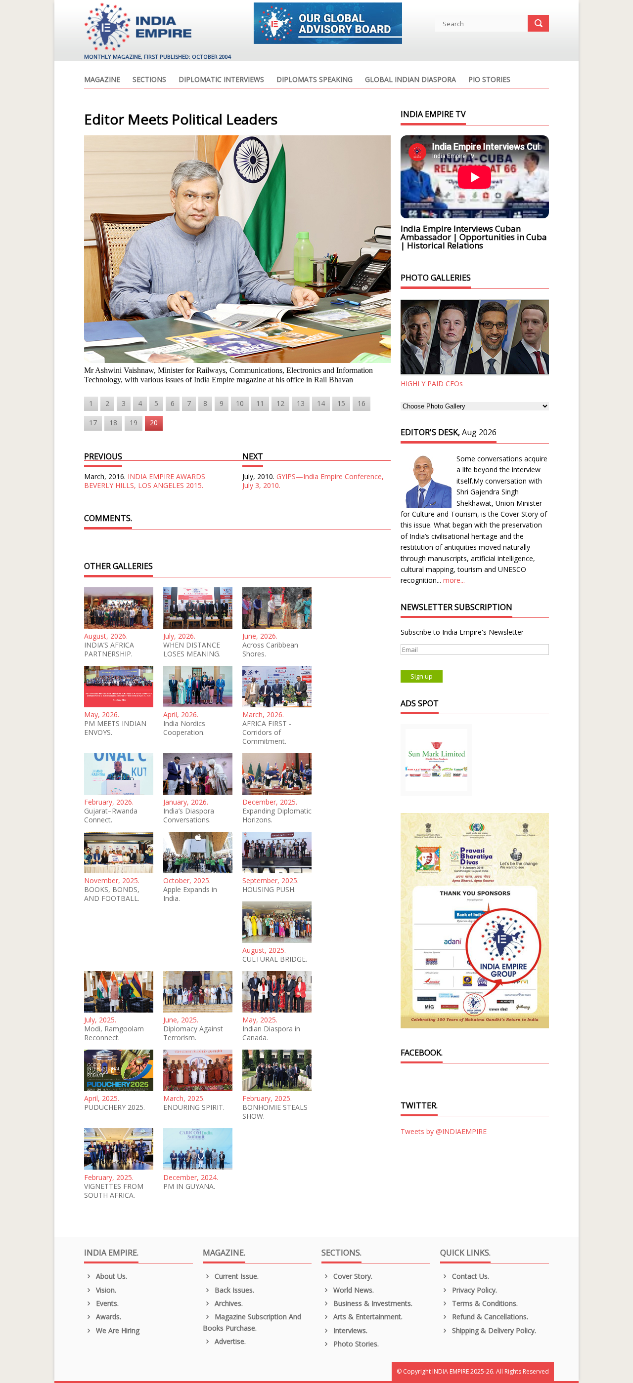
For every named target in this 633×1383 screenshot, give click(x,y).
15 (341, 403)
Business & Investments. (371, 1303)
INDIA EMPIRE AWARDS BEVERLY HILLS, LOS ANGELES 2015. (144, 481)
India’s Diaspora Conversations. (188, 815)
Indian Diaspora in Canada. (271, 1033)
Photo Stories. (355, 1343)
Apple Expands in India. (190, 894)
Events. (106, 1303)
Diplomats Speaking (314, 80)
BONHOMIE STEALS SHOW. (275, 1112)
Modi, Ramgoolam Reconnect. (114, 1033)
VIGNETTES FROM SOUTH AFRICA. (113, 1191)
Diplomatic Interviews (221, 80)
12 (280, 403)
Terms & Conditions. (484, 1303)
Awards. (107, 1316)
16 (361, 403)
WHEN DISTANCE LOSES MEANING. (192, 649)
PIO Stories (489, 80)
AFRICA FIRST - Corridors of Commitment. (266, 732)
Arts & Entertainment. (367, 1316)
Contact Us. (469, 1276)
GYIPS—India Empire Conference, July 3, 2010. (313, 481)
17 (93, 422)
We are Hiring (116, 1330)
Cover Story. (351, 1276)
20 (154, 422)
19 (133, 422)
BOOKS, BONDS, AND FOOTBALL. (111, 894)
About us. (110, 1276)
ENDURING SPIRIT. (194, 1107)
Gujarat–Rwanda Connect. (110, 815)
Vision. (105, 1290)
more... (454, 580)
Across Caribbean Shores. (270, 649)
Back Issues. (233, 1290)
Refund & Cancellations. (489, 1316)
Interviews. (349, 1330)
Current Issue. (236, 1276)
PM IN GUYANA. (189, 1186)
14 (321, 403)
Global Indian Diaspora (410, 80)
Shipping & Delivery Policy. (493, 1330)
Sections (149, 80)
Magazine (102, 80)
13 (301, 403)
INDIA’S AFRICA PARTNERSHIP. (109, 649)
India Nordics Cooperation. (184, 728)
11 (260, 403)
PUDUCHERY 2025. (114, 1107)
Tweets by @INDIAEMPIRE (444, 1131)
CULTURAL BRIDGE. (274, 959)
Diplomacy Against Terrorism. (193, 1033)
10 (240, 403)
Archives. (228, 1303)
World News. (352, 1290)
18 (113, 422)
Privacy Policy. (473, 1290)
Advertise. (229, 1341)
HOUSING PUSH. (269, 889)
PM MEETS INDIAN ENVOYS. (115, 728)
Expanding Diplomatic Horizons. (277, 815)
